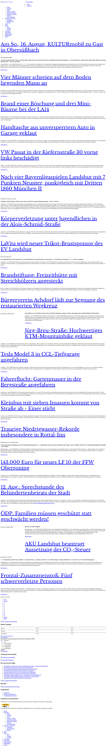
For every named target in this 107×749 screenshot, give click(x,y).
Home (28, 4)
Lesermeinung (8, 34)
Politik (8, 7)
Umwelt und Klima (11, 13)
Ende (5, 619)
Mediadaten (8, 35)
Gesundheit (8, 32)
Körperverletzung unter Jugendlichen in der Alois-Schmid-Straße (49, 221)
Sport (6, 24)
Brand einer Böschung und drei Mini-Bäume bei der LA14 (46, 106)
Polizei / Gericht (11, 11)
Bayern (9, 22)
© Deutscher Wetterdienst (7, 636)
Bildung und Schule (12, 14)
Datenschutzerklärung (10, 694)
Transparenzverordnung (10, 695)
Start (5, 599)
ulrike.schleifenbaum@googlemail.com (44, 503)
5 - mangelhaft (6, 646)
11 (4, 611)
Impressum (7, 692)
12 (4, 613)
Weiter (5, 617)
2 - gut (4, 642)
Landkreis (9, 20)
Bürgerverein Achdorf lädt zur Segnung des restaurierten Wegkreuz (53, 303)
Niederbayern (10, 21)
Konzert (9, 29)
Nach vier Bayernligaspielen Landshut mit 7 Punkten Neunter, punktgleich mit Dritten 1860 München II (53, 182)
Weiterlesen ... (4, 70)
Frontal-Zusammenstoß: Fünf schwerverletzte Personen (36, 578)
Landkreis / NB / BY (10, 18)
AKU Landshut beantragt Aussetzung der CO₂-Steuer (58, 546)
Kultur (6, 25)
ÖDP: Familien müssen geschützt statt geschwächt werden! (46, 516)
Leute (8, 10)
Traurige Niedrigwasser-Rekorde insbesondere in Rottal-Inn (40, 432)
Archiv (6, 36)
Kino (8, 27)
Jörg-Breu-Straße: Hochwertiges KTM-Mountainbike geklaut (63, 333)
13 (4, 614)
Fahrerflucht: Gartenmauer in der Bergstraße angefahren (41, 382)
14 (4, 616)
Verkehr (9, 15)
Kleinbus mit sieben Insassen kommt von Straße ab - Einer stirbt (50, 405)
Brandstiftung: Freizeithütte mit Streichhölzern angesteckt (39, 278)
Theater (9, 28)
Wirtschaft (7, 31)
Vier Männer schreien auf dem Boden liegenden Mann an (46, 80)
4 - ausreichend (6, 645)
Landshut (29, 6)
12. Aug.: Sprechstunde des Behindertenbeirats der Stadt (35, 490)
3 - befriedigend (6, 643)
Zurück (6, 601)
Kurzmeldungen (11, 17)
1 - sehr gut (5, 640)
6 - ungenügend (6, 648)
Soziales (9, 8)
